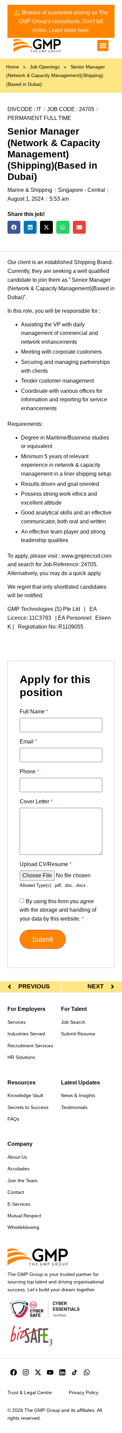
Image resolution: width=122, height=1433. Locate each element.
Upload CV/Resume (46, 864)
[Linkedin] (62, 1372)
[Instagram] (26, 1372)
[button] (102, 45)
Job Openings (45, 67)
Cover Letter (36, 801)
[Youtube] (50, 1372)
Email (28, 741)
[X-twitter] (38, 1372)
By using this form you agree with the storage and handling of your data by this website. (58, 910)
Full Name (34, 711)
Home (12, 67)
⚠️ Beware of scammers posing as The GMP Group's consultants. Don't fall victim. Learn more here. (61, 21)
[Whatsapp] (87, 1372)
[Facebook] (13, 1372)
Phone (29, 771)
